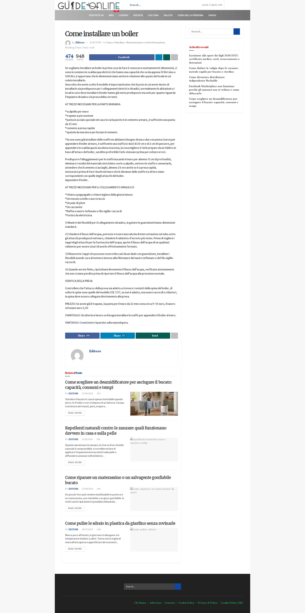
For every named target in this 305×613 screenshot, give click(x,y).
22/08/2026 (87, 393)
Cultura (153, 15)
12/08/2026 (87, 439)
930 (98, 439)
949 (98, 489)
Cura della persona (190, 15)
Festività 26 (96, 15)
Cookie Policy (186, 603)
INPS (112, 14)
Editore (80, 42)
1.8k (98, 529)
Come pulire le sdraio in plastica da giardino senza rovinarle (120, 523)
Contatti (170, 603)
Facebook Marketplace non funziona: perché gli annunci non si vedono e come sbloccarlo (214, 90)
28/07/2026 (87, 529)
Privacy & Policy (207, 603)
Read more (75, 413)
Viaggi (212, 15)
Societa (138, 15)
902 (98, 393)
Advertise (155, 603)
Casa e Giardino (115, 42)
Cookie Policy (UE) (232, 603)
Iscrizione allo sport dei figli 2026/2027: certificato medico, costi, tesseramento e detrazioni (214, 59)
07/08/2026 (87, 489)
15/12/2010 (96, 42)
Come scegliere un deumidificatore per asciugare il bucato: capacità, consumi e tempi (213, 102)
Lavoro (123, 15)
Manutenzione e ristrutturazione (145, 42)
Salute (168, 15)
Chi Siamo (140, 603)
